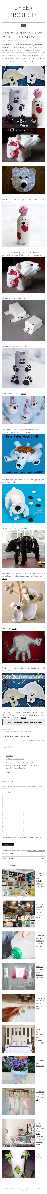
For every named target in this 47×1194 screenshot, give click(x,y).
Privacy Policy (36, 1188)
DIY (10, 729)
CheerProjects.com (23, 1188)
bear (11, 731)
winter (29, 731)
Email (4, 819)
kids (26, 731)
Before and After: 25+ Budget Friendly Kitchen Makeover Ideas (39, 912)
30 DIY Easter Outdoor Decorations (40, 1063)
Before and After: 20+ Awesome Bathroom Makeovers (39, 972)
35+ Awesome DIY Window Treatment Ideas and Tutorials (40, 1003)
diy (23, 731)
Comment (6, 793)
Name (4, 811)
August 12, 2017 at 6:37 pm (15, 759)
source (8, 202)
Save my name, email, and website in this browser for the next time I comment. (21, 838)
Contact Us (24, 1190)
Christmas (16, 731)
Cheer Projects (23, 11)
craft (21, 731)
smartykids (9, 756)
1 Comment (22, 40)
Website (5, 827)
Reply (8, 772)
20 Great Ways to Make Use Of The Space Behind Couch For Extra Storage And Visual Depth (40, 1133)
